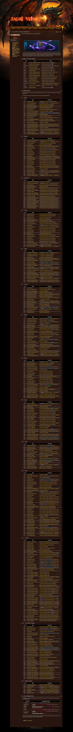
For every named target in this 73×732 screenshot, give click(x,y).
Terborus (41, 291)
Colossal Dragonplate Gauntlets (35, 72)
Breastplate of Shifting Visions (33, 270)
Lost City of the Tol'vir (48, 217)
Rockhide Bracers (32, 70)
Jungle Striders (30, 406)
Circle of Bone (30, 474)
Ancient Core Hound (56, 580)
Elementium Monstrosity (44, 226)
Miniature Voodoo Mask (31, 551)
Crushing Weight (30, 577)
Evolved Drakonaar (43, 686)
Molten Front (57, 157)
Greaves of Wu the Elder (32, 445)
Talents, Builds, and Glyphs (15, 44)
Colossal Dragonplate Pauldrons (33, 197)
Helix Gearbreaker (43, 320)
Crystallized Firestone (56, 172)
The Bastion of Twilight (48, 111)
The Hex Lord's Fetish (45, 684)
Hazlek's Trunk (42, 448)
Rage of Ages (29, 156)
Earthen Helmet (30, 109)
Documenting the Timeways (46, 458)
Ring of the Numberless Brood (33, 490)
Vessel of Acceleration (31, 594)
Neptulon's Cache (43, 548)
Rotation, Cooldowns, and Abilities (15, 46)
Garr (41, 369)
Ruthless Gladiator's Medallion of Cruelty (35, 591)
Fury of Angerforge (30, 556)
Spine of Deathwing (45, 65)
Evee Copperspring (59, 612)
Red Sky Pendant (30, 143)
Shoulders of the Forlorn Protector (48, 191)
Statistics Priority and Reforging (16, 50)
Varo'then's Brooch (30, 585)
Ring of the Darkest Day (31, 482)
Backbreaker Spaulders (33, 65)
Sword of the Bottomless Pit (32, 634)
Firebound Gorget (30, 167)
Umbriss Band (30, 487)
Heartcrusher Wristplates (32, 309)
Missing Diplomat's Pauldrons (33, 181)
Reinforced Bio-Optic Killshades (33, 112)
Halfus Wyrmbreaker (44, 189)
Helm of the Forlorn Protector (47, 109)
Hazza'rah (42, 326)
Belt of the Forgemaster (31, 363)
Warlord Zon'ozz (45, 72)
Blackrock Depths (50, 569)
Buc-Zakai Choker (30, 146)
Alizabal (41, 352)
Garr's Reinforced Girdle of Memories (34, 369)
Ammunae (42, 144)
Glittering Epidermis (31, 226)
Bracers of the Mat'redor (31, 302)
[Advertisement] (29, 23)
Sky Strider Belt (30, 371)
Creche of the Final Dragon (34, 81)
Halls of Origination (48, 144)
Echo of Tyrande (43, 271)
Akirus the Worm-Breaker (32, 642)
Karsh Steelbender (43, 214)
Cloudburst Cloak (30, 222)
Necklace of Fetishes (31, 173)
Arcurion (41, 426)
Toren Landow (59, 103)
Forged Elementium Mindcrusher (33, 633)
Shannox (41, 173)
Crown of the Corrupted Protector (48, 125)
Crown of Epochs (30, 120)
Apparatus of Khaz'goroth (32, 580)
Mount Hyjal (45, 369)
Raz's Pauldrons (30, 184)
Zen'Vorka (50, 157)
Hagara (43, 73)
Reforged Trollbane (31, 641)
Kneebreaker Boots (31, 464)
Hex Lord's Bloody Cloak (32, 220)
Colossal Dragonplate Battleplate (33, 273)
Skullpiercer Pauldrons (31, 186)
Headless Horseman (44, 506)
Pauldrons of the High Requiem (33, 183)
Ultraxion (43, 80)
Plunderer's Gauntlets (31, 326)
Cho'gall (41, 111)
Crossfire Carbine (30, 686)
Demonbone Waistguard (31, 392)
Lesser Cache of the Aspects (45, 524)
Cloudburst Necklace (31, 148)
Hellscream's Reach (57, 559)
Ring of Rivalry (30, 501)
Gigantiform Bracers (31, 300)
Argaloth (41, 328)
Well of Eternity (48, 244)
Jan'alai (41, 490)
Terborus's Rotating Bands (32, 291)
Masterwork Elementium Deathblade (34, 649)
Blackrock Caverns (54, 184)
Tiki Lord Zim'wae (51, 488)
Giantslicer (29, 691)
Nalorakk (41, 406)
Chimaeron (42, 331)
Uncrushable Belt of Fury (32, 387)
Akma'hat (41, 146)
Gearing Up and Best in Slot (16, 56)
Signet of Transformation (32, 483)
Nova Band (29, 477)
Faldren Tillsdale (57, 124)
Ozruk (41, 634)
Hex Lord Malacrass (43, 220)
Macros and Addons (15, 54)
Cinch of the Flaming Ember (32, 384)
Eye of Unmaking (32, 83)
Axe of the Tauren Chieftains (32, 655)
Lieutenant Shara (43, 395)
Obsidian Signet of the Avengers (33, 527)
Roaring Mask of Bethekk (32, 106)
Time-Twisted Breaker (56, 297)
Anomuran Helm (30, 101)
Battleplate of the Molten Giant (33, 268)
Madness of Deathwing (46, 84)
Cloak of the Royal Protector (32, 244)
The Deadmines (51, 104)
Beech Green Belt (30, 361)
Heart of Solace (30, 543)
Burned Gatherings (30, 214)
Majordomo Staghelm (44, 270)
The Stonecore (47, 323)
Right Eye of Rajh (30, 549)
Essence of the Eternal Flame (32, 581)
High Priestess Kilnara (44, 106)
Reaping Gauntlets (30, 324)
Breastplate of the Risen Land (33, 254)
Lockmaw (55, 543)
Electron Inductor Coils (31, 294)
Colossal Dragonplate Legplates (35, 75)
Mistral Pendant (30, 151)
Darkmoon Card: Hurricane (32, 554)
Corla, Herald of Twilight (44, 483)
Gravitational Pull (30, 329)
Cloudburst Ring (30, 495)
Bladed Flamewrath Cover (32, 243)
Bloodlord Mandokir (43, 292)
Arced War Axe (30, 626)
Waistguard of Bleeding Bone (32, 395)
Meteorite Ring (30, 503)
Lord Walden (42, 257)
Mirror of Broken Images (31, 564)
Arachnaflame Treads (31, 456)
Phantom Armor (30, 257)
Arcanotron (56, 294)
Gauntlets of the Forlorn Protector (48, 333)
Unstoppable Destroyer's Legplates (34, 437)
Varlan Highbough (51, 570)
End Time (53, 120)
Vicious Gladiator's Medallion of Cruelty (34, 573)
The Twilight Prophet (45, 519)
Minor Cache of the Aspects (45, 585)
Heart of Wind (42, 148)
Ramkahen (55, 149)
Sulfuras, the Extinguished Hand (33, 662)
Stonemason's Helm (31, 104)
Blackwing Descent (48, 107)
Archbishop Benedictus (44, 583)
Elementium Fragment (44, 663)
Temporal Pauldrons (31, 196)
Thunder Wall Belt (30, 374)
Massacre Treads (30, 450)
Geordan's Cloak (30, 217)
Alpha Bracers (30, 287)
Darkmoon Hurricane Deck (46, 554)
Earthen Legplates (30, 410)
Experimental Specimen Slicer (33, 670)
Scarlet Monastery (52, 506)
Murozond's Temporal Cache (45, 120)
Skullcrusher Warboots (31, 448)
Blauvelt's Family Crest (31, 493)
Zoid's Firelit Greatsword (32, 660)
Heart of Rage (30, 557)
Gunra (56, 109)
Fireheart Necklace (31, 157)
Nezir (41, 371)
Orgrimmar (53, 103)
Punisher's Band (30, 479)
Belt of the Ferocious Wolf (32, 366)
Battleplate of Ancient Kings (32, 260)
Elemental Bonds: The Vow (46, 233)
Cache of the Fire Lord (44, 594)
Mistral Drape (29, 228)
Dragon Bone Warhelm (31, 107)
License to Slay (30, 562)
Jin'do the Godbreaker (44, 639)
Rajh (41, 549)
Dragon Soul (52, 62)
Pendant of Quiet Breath (31, 141)
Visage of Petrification (31, 132)
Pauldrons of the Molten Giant (33, 194)
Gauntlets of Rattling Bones (32, 318)
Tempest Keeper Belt (31, 373)
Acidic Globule (55, 395)
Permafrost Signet (30, 498)
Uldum (46, 146)
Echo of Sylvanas (54, 271)
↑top (61, 58)
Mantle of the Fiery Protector (47, 194)
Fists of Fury (29, 339)
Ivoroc (55, 556)
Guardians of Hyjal (56, 366)
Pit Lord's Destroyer (31, 657)
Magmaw (41, 642)
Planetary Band (30, 512)
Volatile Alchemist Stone (31, 567)
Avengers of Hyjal (56, 243)
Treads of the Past (30, 458)
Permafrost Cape (30, 230)
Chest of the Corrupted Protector (48, 273)
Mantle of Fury (30, 233)
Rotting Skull (29, 607)
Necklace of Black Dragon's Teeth (35, 64)
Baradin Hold (46, 328)
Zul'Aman (46, 186)
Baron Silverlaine (43, 140)
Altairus (41, 485)
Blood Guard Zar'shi (50, 601)
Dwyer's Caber (30, 570)
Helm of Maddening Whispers (33, 111)
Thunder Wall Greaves (31, 416)
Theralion (56, 501)
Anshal (54, 496)
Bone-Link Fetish (30, 586)
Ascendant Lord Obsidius (44, 184)
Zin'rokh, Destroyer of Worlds (32, 647)
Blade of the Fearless (31, 628)
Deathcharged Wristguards (32, 292)
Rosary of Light (30, 583)
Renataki (50, 326)
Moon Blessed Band (31, 504)
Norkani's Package (43, 641)
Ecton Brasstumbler (50, 599)
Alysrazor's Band (30, 516)
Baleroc (41, 341)
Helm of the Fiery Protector (47, 124)
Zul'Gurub (51, 106)
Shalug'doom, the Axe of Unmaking (34, 646)
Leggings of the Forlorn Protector (48, 418)
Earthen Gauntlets (30, 328)
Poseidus (49, 146)
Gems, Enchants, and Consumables (16, 52)
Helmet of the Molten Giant (32, 124)
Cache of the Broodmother (45, 302)
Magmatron (42, 294)
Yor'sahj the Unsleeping (44, 670)
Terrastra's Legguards (31, 414)
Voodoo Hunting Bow (31, 684)
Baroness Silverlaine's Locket (33, 140)
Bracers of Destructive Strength (33, 307)
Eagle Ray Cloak (30, 215)
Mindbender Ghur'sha (44, 101)
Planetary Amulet (30, 154)
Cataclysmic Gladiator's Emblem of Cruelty (35, 610)
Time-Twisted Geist (43, 297)
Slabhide (41, 323)
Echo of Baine (42, 655)
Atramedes (42, 260)
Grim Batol (52, 363)
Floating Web (29, 225)
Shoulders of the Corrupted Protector (49, 197)
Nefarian (41, 156)
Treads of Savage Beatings (32, 451)
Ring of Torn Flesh (30, 532)
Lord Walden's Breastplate (32, 255)
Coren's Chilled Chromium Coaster (34, 569)
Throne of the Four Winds (50, 148)
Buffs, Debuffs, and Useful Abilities (16, 48)
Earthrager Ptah (43, 254)
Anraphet (41, 287)
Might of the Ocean (30, 548)
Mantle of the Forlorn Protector (47, 188)
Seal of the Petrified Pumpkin (32, 506)
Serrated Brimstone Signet (32, 517)
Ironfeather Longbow (31, 689)
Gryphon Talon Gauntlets (32, 321)
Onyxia (54, 156)
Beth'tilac (41, 456)
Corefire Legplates (30, 408)
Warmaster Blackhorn (44, 668)
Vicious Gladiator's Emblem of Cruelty (34, 572)
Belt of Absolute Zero (31, 365)
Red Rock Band (30, 480)
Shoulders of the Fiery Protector (48, 201)
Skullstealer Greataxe (31, 665)
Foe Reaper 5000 (43, 631)
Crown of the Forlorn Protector (47, 117)
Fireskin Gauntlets (30, 337)
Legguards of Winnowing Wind (33, 405)
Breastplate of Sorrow (31, 271)
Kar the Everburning (50, 167)
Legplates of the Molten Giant (32, 429)
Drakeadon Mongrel (57, 451)
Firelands (46, 122)
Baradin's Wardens (57, 565)
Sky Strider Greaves (31, 411)
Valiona (41, 501)
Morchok (43, 70)
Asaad (41, 405)
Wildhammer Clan (57, 321)
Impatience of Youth (31, 559)
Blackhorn (44, 62)
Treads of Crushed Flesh (34, 76)
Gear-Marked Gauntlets (31, 320)
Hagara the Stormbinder (44, 389)
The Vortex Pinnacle (52, 143)
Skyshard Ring (30, 485)
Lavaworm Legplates (31, 427)
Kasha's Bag (54, 448)
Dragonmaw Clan (57, 318)
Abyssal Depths (58, 223)
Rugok (46, 103)
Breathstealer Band (32, 78)
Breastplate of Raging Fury (32, 252)
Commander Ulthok (43, 215)
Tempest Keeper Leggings (32, 413)
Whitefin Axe (29, 636)
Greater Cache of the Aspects (45, 199)
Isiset (41, 477)
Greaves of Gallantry (31, 403)
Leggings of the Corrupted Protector (58, 435)
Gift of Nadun (29, 149)
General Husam (43, 445)
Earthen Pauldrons (30, 188)
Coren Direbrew (43, 569)
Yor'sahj (43, 75)
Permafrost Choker (30, 152)
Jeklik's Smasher (30, 639)
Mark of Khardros (30, 546)
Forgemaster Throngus (44, 363)
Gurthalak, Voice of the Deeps (34, 85)
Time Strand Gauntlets (31, 344)
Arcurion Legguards (31, 426)
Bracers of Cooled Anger (32, 289)
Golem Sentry (42, 451)
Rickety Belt (29, 376)
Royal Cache (42, 244)
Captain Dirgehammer (60, 610)
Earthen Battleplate (31, 262)
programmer (30, 33)
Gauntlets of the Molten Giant (32, 342)
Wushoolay (60, 326)
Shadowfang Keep (51, 140)
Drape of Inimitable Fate (31, 223)
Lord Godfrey (42, 255)
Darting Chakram (32, 87)
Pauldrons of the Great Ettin (32, 189)
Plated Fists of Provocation (32, 331)
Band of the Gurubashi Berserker (33, 488)
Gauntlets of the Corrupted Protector (48, 345)
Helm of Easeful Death (31, 103)
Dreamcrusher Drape (33, 67)
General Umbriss (43, 487)
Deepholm (46, 291)
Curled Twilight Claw (33, 80)
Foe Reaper (29, 631)
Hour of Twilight (47, 426)
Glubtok (41, 181)
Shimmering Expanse (56, 146)
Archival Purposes (44, 344)
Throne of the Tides (52, 101)
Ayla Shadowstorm (51, 504)
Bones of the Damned (31, 278)
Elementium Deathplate (31, 263)
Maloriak (41, 107)
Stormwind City (58, 132)
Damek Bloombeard (52, 376)
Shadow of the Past (31, 218)
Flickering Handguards (31, 341)
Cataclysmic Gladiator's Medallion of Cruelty (35, 612)
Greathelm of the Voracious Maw (33, 122)
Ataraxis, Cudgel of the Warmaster (33, 668)
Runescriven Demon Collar (34, 73)
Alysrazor (41, 122)
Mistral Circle (29, 496)
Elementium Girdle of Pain (32, 368)
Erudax (41, 474)
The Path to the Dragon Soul (46, 689)
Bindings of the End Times (32, 297)
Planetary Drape (30, 231)
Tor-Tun (41, 488)
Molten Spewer (43, 167)
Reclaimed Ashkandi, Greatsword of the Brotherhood (37, 644)
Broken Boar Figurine (45, 541)
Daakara (41, 186)
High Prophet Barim (43, 482)
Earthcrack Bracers (31, 299)
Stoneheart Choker (30, 170)
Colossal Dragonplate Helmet (34, 62)
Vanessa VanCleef (43, 104)
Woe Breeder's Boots (31, 453)
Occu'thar (41, 342)
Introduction (15, 42)
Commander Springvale (44, 626)
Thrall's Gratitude (30, 519)
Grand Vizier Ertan (43, 143)
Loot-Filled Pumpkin (44, 114)
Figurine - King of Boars (31, 541)
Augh (41, 543)
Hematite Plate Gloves (31, 323)
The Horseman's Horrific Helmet (33, 114)
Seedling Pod (29, 144)
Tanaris (58, 599)
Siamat (41, 217)
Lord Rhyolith (42, 299)
